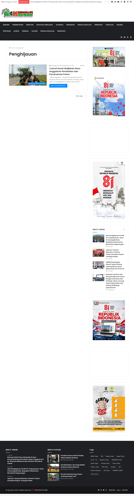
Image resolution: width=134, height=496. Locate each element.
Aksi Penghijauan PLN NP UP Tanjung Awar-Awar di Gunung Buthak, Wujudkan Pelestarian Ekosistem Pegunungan (67, 2)
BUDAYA (16, 31)
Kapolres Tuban (104, 460)
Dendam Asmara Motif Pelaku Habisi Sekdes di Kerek (72, 457)
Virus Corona (94, 474)
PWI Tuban (105, 467)
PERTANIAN (7, 31)
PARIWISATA (98, 25)
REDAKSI (125, 490)
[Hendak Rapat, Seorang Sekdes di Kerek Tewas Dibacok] (53, 468)
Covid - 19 (94, 460)
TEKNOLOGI (110, 25)
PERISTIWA (30, 25)
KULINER (34, 31)
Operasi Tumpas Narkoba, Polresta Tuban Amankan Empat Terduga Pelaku (115, 253)
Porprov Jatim (95, 467)
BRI (102, 456)
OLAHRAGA (59, 25)
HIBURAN (120, 25)
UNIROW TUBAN (117, 470)
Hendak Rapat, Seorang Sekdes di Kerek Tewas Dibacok (73, 466)
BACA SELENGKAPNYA (58, 86)
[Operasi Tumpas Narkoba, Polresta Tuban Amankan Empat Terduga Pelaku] (98, 253)
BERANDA (6, 25)
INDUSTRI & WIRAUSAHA (44, 25)
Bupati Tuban (120, 456)
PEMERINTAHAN (17, 25)
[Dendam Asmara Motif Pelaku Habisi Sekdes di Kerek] (53, 458)
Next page (79, 96)
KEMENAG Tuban (117, 460)
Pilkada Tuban (105, 463)
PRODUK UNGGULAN (84, 25)
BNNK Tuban (94, 456)
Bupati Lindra (110, 456)
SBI (120, 467)
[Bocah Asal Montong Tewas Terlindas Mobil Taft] (53, 477)
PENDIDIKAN (70, 25)
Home (12, 48)
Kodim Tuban (94, 463)
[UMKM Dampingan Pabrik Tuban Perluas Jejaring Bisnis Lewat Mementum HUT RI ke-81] (98, 265)
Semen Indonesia (96, 470)
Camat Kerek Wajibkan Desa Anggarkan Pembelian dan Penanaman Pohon (64, 71)
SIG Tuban (107, 470)
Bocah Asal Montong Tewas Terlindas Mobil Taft (71, 475)
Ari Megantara (55, 65)
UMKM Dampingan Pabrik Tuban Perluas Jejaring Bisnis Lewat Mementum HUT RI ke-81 (115, 265)
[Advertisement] (109, 139)
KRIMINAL (25, 31)
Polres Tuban (116, 463)
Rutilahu (113, 467)
